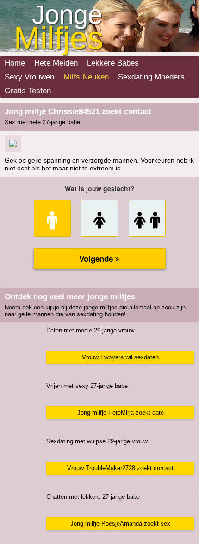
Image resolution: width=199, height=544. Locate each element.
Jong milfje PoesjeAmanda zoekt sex (120, 523)
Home (15, 63)
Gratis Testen (28, 90)
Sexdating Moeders (151, 77)
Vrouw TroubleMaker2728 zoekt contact (120, 468)
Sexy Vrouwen (29, 77)
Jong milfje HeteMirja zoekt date (120, 412)
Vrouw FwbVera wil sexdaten (120, 357)
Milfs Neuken (86, 77)
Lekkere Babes (113, 63)
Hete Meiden (56, 63)
